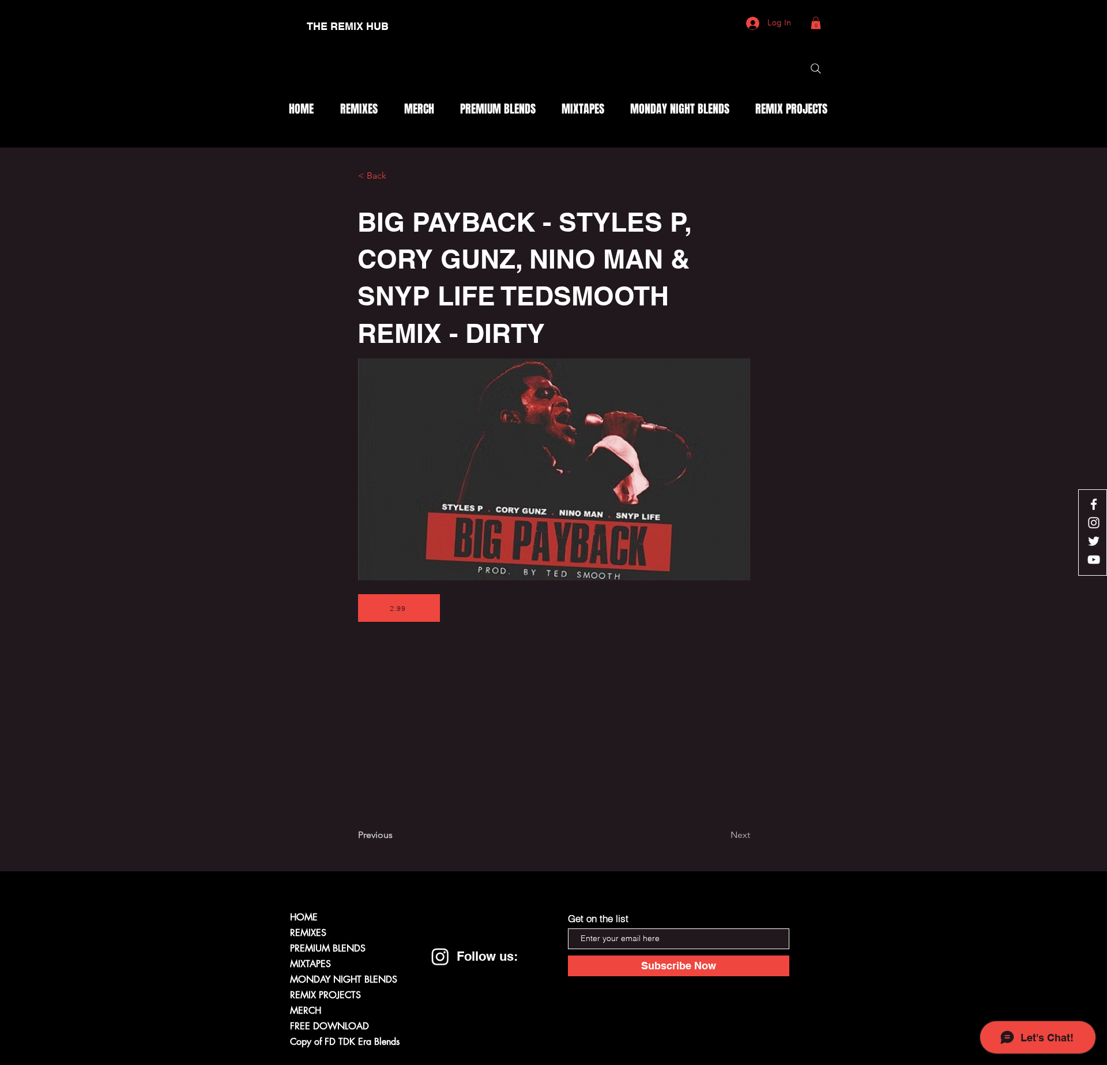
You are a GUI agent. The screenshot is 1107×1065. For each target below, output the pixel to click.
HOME (304, 917)
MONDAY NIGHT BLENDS (343, 979)
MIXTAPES (310, 964)
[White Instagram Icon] (1093, 522)
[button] (816, 23)
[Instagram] (440, 956)
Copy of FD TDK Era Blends (345, 1042)
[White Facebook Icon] (1093, 504)
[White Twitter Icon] (1093, 541)
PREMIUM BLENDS (328, 948)
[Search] (816, 68)
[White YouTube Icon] (1093, 559)
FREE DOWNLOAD (329, 1026)
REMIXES (308, 933)
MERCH (305, 1010)
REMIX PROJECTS (325, 995)
